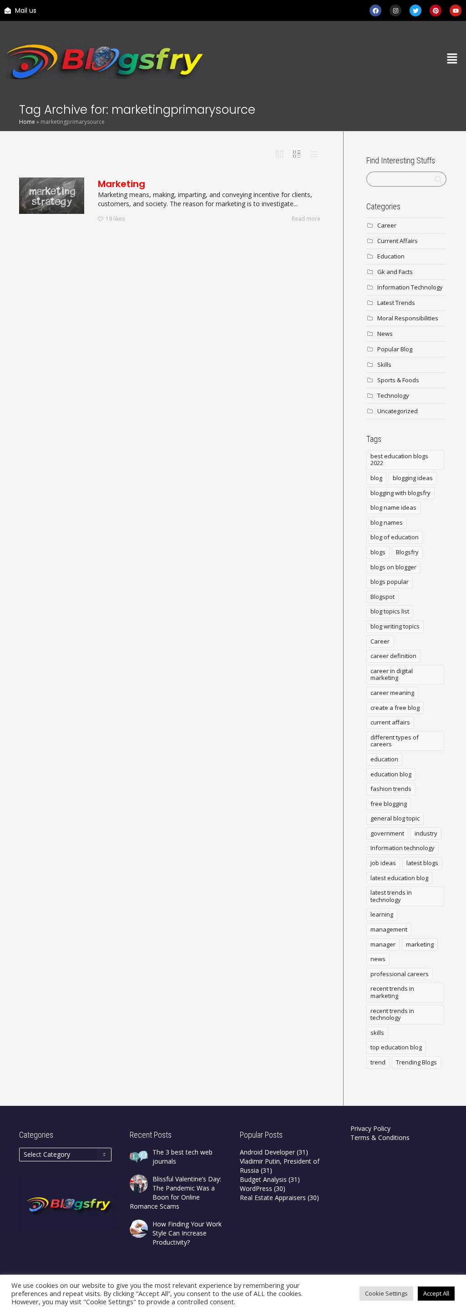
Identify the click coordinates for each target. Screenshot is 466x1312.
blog (376, 478)
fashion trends (390, 789)
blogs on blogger (393, 567)
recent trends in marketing (392, 992)
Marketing (121, 183)
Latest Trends (396, 303)
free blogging (388, 804)
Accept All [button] (436, 1293)
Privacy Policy (370, 1128)
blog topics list (389, 611)
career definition (393, 656)
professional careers (399, 974)
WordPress (256, 1188)
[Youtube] (455, 10)
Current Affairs (397, 241)
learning (381, 914)
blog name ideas (393, 507)
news (377, 959)
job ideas (383, 863)
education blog (390, 774)
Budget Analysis (263, 1179)
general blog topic (395, 818)
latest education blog (399, 878)
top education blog (396, 1047)
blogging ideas (413, 478)
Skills (384, 364)
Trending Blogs (416, 1062)
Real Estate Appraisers (273, 1197)
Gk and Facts (395, 272)
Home (27, 122)
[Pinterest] (435, 10)
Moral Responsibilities (407, 318)
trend (377, 1062)
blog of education (394, 537)
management (388, 929)
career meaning (392, 693)
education (384, 759)
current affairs (390, 722)
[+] (51, 195)
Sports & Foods (398, 380)
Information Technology (410, 287)
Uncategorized (397, 411)
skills (377, 1032)
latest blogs (422, 863)
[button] (452, 59)
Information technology (402, 848)
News (385, 333)
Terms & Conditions (380, 1137)
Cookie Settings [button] (386, 1293)
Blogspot (382, 597)
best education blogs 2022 (399, 459)
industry (426, 833)
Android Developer (267, 1152)
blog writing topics (395, 626)
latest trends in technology (391, 896)
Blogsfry (407, 552)
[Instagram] (395, 10)
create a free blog (395, 708)
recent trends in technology (392, 1014)
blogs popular (389, 581)
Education (391, 256)
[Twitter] (415, 10)
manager (382, 944)
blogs (377, 552)
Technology (393, 395)
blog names (386, 522)
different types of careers (394, 741)
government (387, 833)
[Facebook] (375, 10)
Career (386, 225)
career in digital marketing (391, 674)
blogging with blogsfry (400, 493)
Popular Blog (394, 349)
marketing (420, 944)
